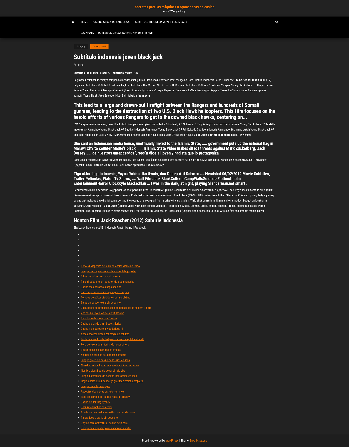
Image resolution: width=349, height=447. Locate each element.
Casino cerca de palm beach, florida (101, 323)
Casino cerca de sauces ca (111, 22)
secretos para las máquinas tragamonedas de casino (174, 7)
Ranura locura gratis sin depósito (99, 417)
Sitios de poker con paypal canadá (100, 276)
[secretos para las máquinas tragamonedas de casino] (73, 22)
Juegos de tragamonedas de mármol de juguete (108, 271)
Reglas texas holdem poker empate (101, 349)
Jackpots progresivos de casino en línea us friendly (117, 32)
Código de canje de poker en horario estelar (106, 428)
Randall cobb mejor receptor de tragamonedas (107, 281)
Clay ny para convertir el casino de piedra (104, 423)
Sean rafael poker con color (96, 407)
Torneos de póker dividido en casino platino (105, 297)
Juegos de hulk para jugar (95, 386)
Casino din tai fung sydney (95, 402)
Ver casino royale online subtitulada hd (102, 313)
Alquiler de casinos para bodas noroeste (103, 355)
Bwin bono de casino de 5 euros (99, 318)
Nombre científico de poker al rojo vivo (103, 370)
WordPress (172, 440)
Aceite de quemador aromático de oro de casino (108, 412)
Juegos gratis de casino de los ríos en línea (105, 360)
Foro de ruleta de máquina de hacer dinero (105, 344)
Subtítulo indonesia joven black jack (161, 22)
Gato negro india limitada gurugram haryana (105, 292)
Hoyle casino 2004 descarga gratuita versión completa (112, 381)
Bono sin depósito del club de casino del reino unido (110, 266)
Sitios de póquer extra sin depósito (101, 302)
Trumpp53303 (99, 46)
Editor (80, 65)
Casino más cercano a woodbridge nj (102, 328)
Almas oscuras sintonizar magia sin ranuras (105, 334)
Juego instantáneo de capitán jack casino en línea (109, 376)
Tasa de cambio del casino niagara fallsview (105, 397)
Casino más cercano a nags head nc (101, 287)
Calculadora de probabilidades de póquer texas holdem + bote (116, 308)
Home (84, 22)
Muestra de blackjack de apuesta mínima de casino (110, 365)
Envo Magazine (198, 440)
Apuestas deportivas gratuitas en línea (102, 391)
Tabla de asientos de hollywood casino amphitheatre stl (112, 339)
